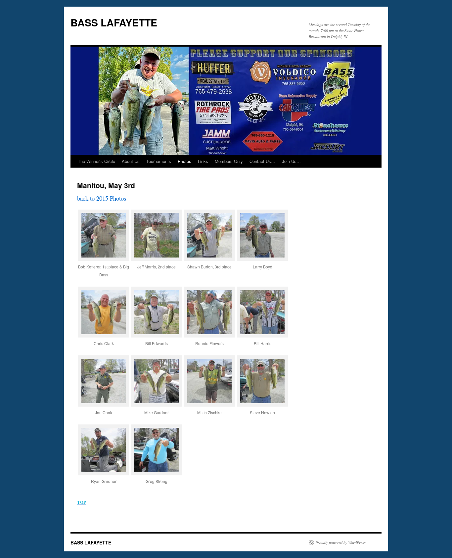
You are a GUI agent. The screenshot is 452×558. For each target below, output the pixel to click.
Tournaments (158, 161)
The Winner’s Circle (96, 161)
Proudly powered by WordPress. (341, 542)
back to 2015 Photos (101, 198)
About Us (131, 161)
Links (203, 161)
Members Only (229, 161)
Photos (184, 161)
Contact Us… (262, 161)
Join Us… (291, 161)
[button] (103, 248)
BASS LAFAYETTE (113, 22)
